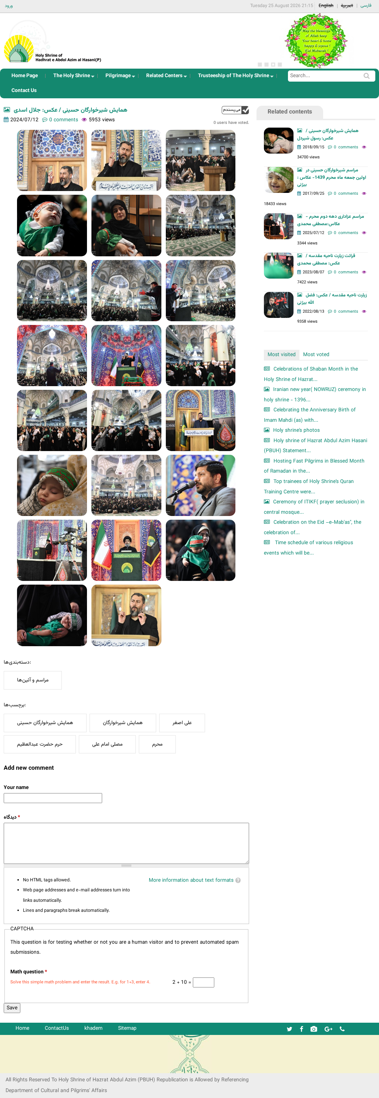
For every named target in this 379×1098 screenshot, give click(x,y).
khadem (93, 1028)
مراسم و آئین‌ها (32, 680)
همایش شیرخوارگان (123, 723)
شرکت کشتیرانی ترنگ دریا (25, 1067)
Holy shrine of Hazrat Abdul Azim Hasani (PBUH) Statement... (315, 446)
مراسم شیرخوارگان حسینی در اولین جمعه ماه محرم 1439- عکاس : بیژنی (331, 178)
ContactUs (57, 1028)
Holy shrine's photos (296, 430)
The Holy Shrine (69, 77)
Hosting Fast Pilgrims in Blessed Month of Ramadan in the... (314, 466)
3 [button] (273, 64)
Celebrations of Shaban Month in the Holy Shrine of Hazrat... (311, 374)
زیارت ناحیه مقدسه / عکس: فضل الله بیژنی (332, 299)
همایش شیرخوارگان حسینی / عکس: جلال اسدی (70, 110)
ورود (9, 6)
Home (22, 1028)
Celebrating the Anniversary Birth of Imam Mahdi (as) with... (310, 415)
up (235, 110)
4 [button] (280, 64)
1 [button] (260, 64)
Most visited (282, 355)
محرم (157, 744)
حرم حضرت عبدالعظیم (40, 744)
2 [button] (266, 64)
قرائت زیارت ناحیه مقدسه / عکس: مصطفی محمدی (326, 259)
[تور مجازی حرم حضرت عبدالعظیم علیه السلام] (29, 61)
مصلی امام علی (107, 744)
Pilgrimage (116, 77)
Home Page (24, 76)
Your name (16, 788)
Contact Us (24, 91)
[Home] (53, 39)
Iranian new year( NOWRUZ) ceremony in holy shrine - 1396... (315, 395)
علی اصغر (182, 723)
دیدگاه (12, 817)
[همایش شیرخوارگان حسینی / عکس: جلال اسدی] (52, 160)
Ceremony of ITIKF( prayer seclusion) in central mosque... (314, 507)
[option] (315, 41)
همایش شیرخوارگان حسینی (45, 723)
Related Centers (162, 77)
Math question (28, 972)
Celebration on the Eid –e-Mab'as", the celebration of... (312, 528)
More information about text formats (191, 880)
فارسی (366, 5)
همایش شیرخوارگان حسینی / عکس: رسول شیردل (328, 134)
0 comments (63, 120)
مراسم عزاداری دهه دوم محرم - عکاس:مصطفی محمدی (330, 220)
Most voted (316, 355)
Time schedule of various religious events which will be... (308, 548)
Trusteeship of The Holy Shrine (231, 77)
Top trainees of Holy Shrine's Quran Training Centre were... (309, 487)
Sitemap (127, 1028)
